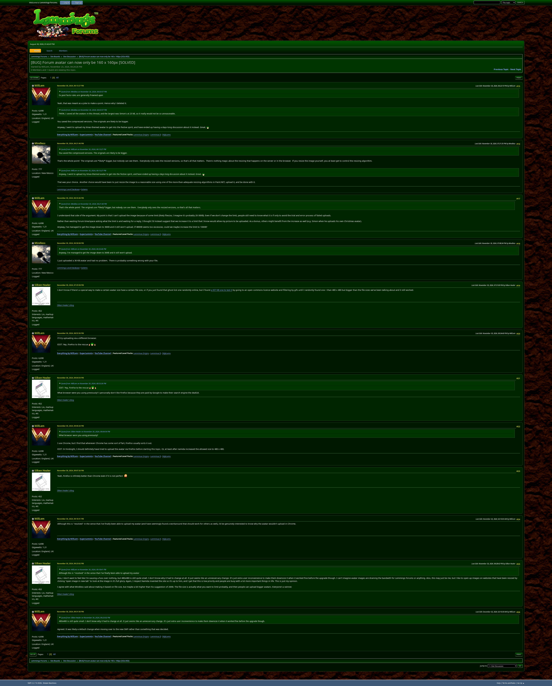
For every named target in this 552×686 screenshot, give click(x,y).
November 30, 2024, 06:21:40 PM (70, 143)
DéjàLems (166, 134)
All (57, 77)
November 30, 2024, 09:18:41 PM (70, 519)
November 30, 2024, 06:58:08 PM (70, 243)
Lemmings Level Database (68, 189)
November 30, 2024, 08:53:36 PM (70, 333)
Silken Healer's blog (65, 305)
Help (499, 683)
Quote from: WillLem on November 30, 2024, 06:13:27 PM (83, 149)
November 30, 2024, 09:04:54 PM (70, 378)
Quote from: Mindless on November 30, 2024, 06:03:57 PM (84, 92)
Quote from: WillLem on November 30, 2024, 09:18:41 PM (83, 569)
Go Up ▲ (520, 683)
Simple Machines (49, 683)
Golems (84, 189)
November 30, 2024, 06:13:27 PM (70, 86)
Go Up (32, 654)
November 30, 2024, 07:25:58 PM (70, 285)
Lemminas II (155, 134)
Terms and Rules (508, 683)
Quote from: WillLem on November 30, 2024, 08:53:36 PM (83, 383)
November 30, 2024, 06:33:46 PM (70, 198)
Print (518, 78)
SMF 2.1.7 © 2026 (35, 683)
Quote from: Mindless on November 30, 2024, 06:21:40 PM (84, 204)
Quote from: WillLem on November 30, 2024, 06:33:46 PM (83, 249)
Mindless (39, 143)
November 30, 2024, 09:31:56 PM (70, 612)
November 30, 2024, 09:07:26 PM (70, 470)
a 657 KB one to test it (221, 290)
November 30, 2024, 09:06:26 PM (70, 426)
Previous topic (501, 69)
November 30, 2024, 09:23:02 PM (70, 563)
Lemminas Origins (141, 134)
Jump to (483, 665)
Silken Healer (42, 285)
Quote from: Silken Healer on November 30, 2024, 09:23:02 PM (85, 617)
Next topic (515, 69)
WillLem (39, 85)
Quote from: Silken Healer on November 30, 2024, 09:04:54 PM (85, 431)
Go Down (34, 78)
